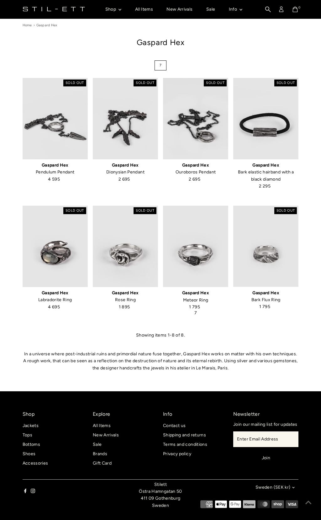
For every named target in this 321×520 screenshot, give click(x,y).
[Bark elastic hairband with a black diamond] (265, 118)
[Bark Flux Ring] (265, 246)
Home (27, 25)
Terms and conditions (185, 444)
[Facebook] (25, 491)
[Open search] (268, 9)
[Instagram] (33, 491)
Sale (210, 9)
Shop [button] (111, 9)
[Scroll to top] (308, 503)
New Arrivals (179, 9)
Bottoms (31, 444)
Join (266, 458)
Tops (27, 435)
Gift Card (102, 463)
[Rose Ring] (125, 246)
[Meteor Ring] (195, 246)
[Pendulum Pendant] (55, 118)
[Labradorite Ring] (55, 246)
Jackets (31, 425)
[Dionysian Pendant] (125, 118)
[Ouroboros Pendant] (195, 118)
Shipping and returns (184, 435)
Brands (100, 453)
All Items (144, 9)
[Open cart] (295, 9)
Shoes (29, 453)
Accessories (35, 463)
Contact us (174, 425)
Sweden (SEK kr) (272, 487)
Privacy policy (177, 453)
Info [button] (233, 9)
